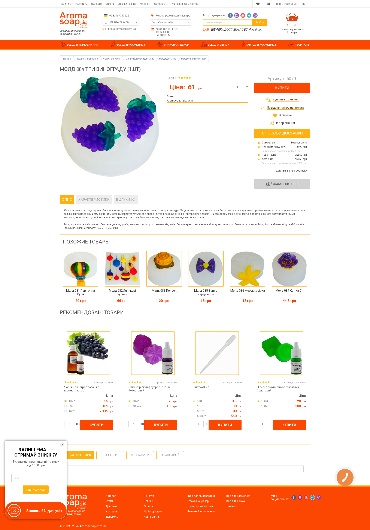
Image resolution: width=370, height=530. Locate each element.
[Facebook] (230, 15)
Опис (67, 200)
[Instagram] (236, 15)
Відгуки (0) (126, 200)
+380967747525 (119, 15)
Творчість (232, 506)
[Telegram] (249, 15)
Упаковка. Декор (198, 501)
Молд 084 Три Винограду (193, 59)
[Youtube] (242, 15)
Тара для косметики (200, 506)
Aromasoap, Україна (180, 100)
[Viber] (255, 15)
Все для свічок (235, 501)
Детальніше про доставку (291, 170)
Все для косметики (238, 495)
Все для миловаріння (201, 495)
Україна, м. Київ (162, 22)
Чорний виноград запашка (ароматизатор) (81, 388)
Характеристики (94, 200)
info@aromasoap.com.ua (121, 29)
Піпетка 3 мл (201, 387)
